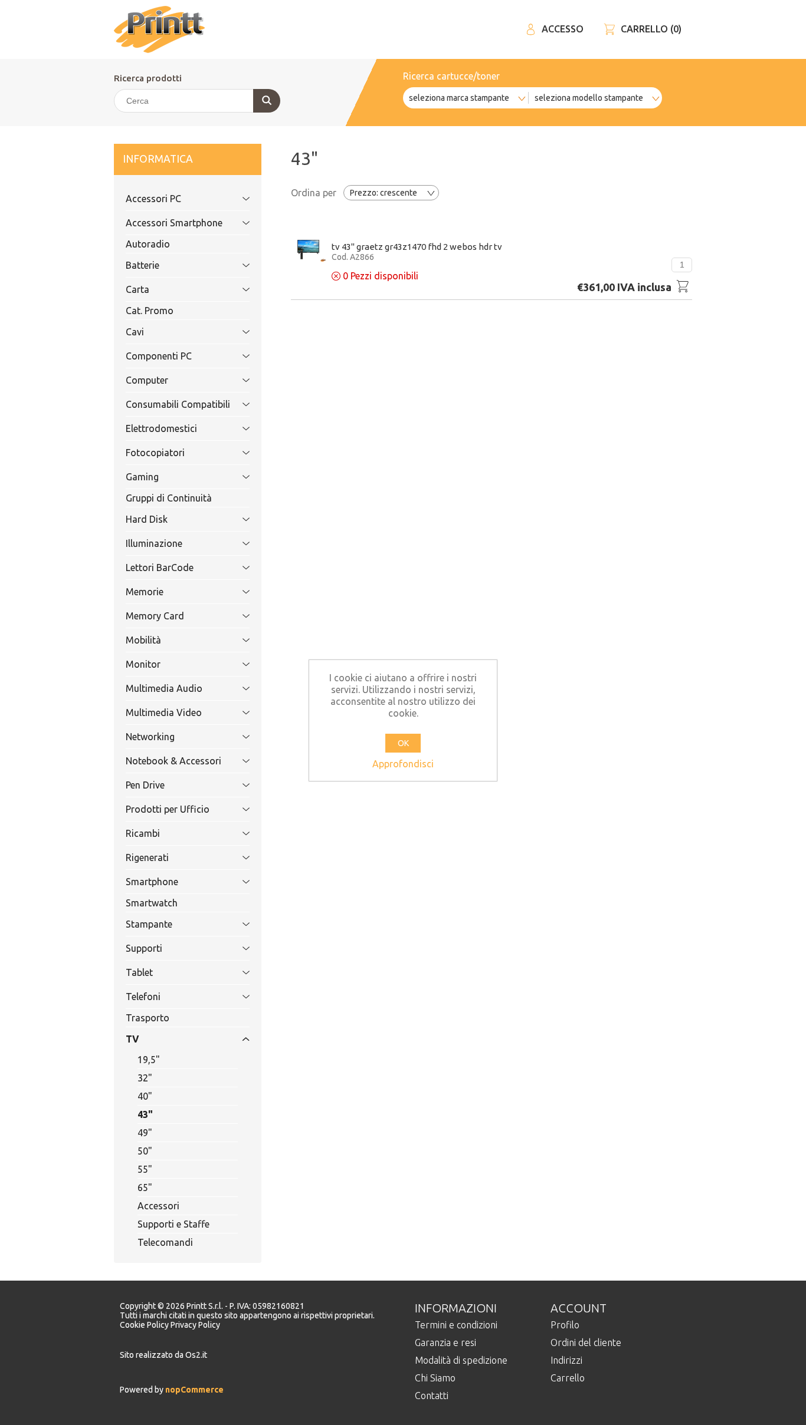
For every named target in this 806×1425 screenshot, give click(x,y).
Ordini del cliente (586, 1342)
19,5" (148, 1059)
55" (144, 1169)
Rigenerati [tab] (147, 857)
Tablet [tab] (139, 972)
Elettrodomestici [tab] (161, 428)
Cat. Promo (149, 310)
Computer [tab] (147, 380)
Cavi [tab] (135, 331)
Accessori (158, 1205)
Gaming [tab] (142, 476)
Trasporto (147, 1017)
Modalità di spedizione (461, 1360)
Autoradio (148, 244)
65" (144, 1187)
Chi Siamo (435, 1378)
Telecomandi (165, 1242)
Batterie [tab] (142, 265)
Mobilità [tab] (143, 640)
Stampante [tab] (149, 924)
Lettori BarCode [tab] (160, 567)
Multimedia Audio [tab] (164, 688)
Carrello (568, 1378)
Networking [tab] (150, 736)
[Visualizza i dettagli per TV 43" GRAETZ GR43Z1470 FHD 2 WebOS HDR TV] (308, 249)
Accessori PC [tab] (153, 198)
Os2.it (196, 1355)
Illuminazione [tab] (154, 543)
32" (144, 1078)
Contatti (431, 1395)
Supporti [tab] (144, 948)
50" (144, 1151)
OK (403, 743)
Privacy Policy (195, 1325)
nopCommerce (193, 1389)
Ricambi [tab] (143, 833)
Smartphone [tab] (152, 881)
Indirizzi (566, 1360)
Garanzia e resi (445, 1342)
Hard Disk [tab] (147, 519)
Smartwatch (152, 903)
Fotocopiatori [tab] (155, 452)
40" (144, 1096)
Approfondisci (403, 763)
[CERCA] (266, 101)
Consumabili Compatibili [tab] (178, 404)
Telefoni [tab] (143, 996)
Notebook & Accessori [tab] (173, 761)
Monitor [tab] (143, 664)
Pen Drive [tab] (145, 785)
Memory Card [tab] (155, 616)
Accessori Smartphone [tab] (174, 222)
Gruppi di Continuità (169, 498)
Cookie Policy (145, 1325)
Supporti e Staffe (173, 1224)
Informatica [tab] (158, 158)
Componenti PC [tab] (159, 356)
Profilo (565, 1325)
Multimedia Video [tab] (164, 712)
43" (145, 1114)
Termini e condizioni (456, 1325)
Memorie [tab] (144, 591)
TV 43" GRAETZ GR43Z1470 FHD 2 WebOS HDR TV (417, 247)
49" (144, 1132)
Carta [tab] (137, 289)
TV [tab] (132, 1039)
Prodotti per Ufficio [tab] (167, 809)
